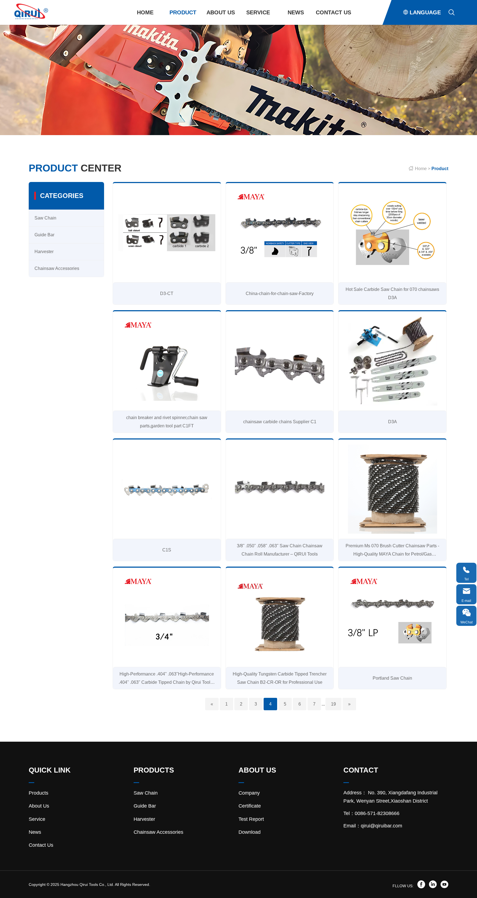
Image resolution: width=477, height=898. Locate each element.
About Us (220, 12)
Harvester (44, 251)
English (421, 24)
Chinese (421, 25)
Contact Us (333, 12)
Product (182, 12)
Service (258, 12)
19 (333, 704)
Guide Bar (44, 234)
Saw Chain (45, 218)
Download (222, 25)
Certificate (250, 806)
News (296, 12)
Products (38, 793)
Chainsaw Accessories (184, 25)
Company (249, 793)
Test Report (251, 819)
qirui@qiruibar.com (381, 826)
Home (145, 12)
